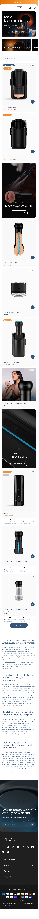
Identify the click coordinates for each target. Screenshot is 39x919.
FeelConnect (15, 691)
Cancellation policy (9, 905)
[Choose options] (33, 102)
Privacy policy (14, 903)
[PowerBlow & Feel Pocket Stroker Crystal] (19, 590)
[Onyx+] (19, 490)
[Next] (35, 2)
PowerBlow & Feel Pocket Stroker (16, 562)
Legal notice (18, 905)
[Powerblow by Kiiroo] (19, 239)
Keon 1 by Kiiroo (9, 157)
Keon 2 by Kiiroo (9, 107)
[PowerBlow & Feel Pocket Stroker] (19, 542)
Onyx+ (5, 513)
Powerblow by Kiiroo (11, 263)
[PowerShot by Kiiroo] (19, 289)
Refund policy (6, 903)
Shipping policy (31, 903)
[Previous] (3, 2)
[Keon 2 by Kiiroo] (19, 84)
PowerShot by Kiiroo (11, 312)
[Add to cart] (33, 307)
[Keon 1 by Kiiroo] (19, 133)
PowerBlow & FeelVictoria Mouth (16, 403)
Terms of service (22, 903)
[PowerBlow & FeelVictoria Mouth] (19, 384)
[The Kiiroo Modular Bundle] (19, 339)
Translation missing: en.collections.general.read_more (19, 32)
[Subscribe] (32, 824)
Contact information (27, 905)
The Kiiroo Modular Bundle (13, 362)
